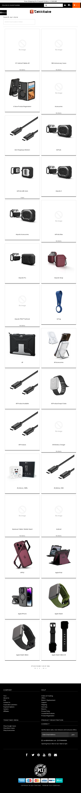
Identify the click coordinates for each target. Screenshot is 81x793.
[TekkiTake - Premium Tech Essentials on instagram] (49, 755)
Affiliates (6, 711)
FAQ (4, 700)
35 (43, 668)
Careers (6, 709)
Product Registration (47, 716)
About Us (6, 698)
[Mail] (55, 755)
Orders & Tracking (47, 696)
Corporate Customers (10, 705)
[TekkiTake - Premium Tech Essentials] (40, 11)
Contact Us (6, 702)
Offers (43, 698)
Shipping (44, 705)
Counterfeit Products (48, 713)
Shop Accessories (9, 730)
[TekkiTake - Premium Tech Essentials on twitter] (33, 755)
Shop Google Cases (9, 726)
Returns (43, 709)
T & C (5, 696)
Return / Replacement (48, 700)
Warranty (44, 707)
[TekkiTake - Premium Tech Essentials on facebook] (26, 755)
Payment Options (8, 707)
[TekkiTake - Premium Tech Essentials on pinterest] (38, 755)
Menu (4, 13)
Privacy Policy (45, 711)
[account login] (65, 5)
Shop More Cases (9, 728)
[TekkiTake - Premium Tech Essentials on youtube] (44, 755)
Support (44, 702)
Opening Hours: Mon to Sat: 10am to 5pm (54, 744)
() (70, 5)
